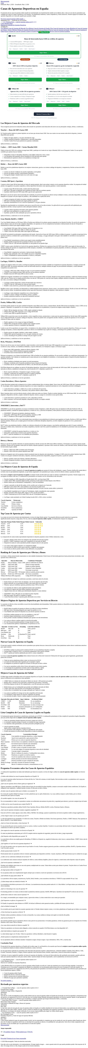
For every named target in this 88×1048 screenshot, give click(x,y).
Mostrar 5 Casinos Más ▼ (44, 114)
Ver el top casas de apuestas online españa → (13, 19)
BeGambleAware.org (52, 117)
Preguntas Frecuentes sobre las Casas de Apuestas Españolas (53, 31)
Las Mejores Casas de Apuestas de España (38, 28)
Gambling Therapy (9, 1032)
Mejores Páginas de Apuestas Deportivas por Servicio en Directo (30, 30)
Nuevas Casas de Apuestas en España (58, 30)
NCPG (30, 1032)
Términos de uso (11, 1038)
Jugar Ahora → (44, 52)
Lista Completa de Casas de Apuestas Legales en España (20, 31)
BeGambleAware (21, 1032)
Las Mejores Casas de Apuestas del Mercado (13, 28)
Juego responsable (21, 1038)
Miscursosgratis (5, 1)
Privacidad (3, 1038)
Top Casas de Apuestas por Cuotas (60, 28)
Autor (2, 3)
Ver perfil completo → (7, 980)
